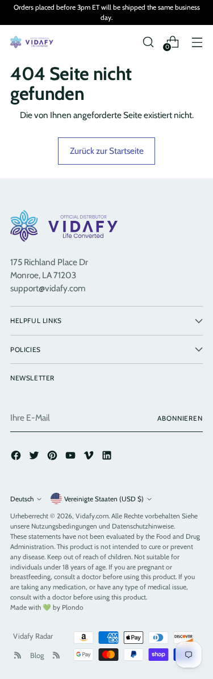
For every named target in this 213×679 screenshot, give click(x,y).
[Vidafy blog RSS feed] (56, 655)
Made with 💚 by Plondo (46, 607)
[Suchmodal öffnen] (148, 41)
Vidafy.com (92, 516)
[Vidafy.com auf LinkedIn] (108, 457)
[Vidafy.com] (33, 42)
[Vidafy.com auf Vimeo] (90, 457)
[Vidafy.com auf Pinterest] (53, 457)
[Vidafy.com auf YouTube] (71, 457)
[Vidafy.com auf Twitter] (35, 457)
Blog (37, 655)
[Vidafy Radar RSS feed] (17, 655)
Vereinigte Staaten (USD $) (104, 498)
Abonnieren (180, 418)
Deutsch (22, 498)
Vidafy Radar (33, 635)
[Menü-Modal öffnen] (196, 41)
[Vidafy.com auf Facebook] (17, 457)
